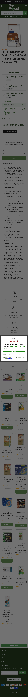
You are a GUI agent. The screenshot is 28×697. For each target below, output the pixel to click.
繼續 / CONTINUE (14, 351)
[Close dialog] (26, 337)
